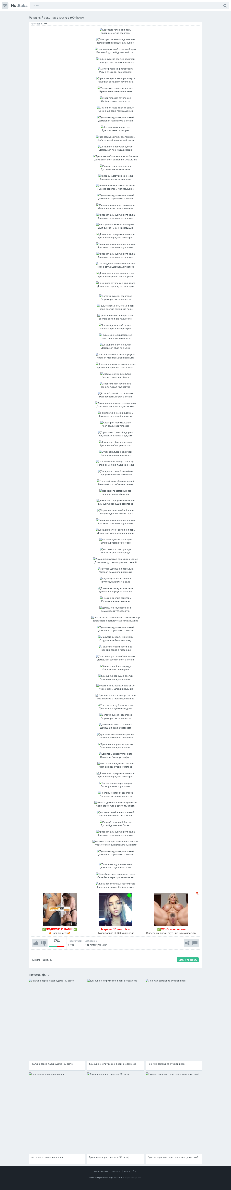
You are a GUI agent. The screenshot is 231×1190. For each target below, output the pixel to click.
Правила (116, 1171)
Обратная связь (100, 1171)
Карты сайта (130, 1171)
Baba (19, 5)
